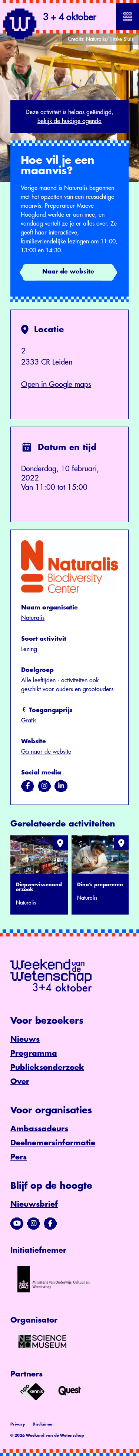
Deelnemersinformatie (52, 1143)
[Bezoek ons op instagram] (44, 786)
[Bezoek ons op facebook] (27, 786)
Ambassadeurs (39, 1129)
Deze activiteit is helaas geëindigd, (69, 116)
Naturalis (32, 618)
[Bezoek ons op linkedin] (60, 786)
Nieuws (25, 1039)
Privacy (17, 1424)
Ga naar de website (46, 752)
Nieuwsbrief (34, 1204)
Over (19, 1081)
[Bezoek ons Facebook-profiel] (50, 1223)
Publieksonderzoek (47, 1067)
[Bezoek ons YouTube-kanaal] (16, 1223)
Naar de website (68, 272)
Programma (33, 1053)
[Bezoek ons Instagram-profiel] (33, 1223)
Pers (18, 1157)
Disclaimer (43, 1424)
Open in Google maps (56, 384)
